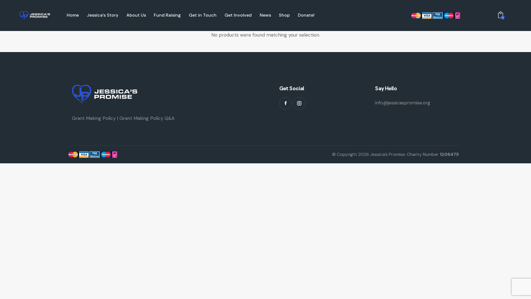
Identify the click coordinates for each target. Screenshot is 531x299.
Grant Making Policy (94, 118)
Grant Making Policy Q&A (147, 118)
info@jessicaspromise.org (402, 103)
